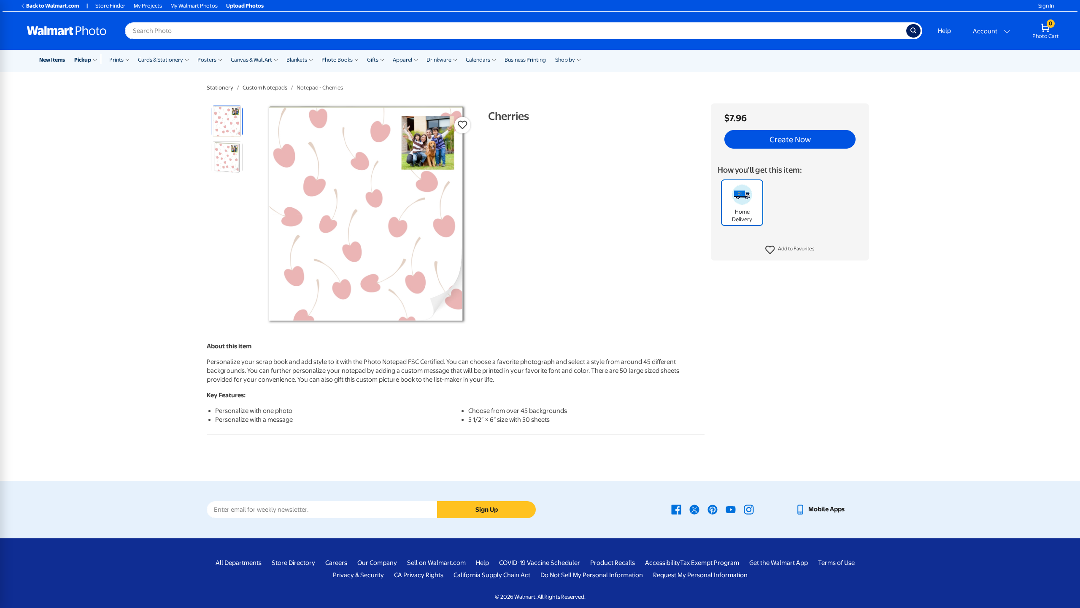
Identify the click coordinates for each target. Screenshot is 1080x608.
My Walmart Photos (194, 6)
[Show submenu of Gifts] (382, 59)
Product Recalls (612, 563)
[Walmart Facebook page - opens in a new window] (676, 509)
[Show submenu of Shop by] (578, 59)
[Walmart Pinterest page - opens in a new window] (712, 509)
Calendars (478, 60)
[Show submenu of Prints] (127, 59)
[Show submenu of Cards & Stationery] (186, 59)
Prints (116, 60)
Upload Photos (245, 6)
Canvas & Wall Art (251, 60)
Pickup (82, 60)
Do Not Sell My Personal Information (591, 575)
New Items (52, 60)
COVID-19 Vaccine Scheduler (539, 563)
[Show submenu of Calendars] (494, 59)
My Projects (148, 6)
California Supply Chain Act (492, 575)
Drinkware (439, 60)
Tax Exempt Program (709, 563)
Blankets (296, 60)
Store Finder (110, 6)
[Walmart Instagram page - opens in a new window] (749, 509)
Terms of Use (836, 563)
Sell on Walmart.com (436, 563)
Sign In (1046, 6)
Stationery (220, 87)
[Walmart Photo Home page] (66, 31)
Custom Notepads (265, 87)
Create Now (790, 139)
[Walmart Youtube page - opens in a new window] (731, 509)
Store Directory (293, 563)
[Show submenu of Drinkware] (455, 59)
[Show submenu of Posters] (220, 59)
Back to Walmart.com (52, 6)
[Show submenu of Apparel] (415, 59)
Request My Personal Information (700, 575)
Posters (206, 60)
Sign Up (486, 509)
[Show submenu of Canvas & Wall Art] (275, 59)
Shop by (565, 60)
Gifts (372, 60)
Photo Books (337, 60)
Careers (336, 563)
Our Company (377, 563)
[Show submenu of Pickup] (96, 59)
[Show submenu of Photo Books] (356, 59)
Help (944, 31)
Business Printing (525, 60)
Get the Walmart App (778, 563)
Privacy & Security (358, 575)
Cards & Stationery (160, 60)
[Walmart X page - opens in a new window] (694, 509)
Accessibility (662, 563)
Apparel (402, 60)
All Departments (239, 563)
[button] (790, 250)
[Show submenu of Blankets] (310, 59)
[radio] (227, 121)
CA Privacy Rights (418, 575)
